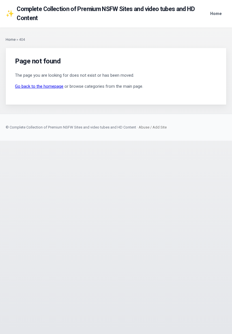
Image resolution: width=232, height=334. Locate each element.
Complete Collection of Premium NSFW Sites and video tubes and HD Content (100, 13)
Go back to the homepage (39, 86)
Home (216, 13)
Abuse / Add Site (153, 127)
